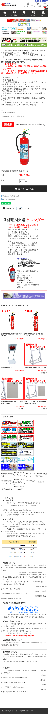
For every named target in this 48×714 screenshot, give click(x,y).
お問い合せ (24, 15)
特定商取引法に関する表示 (26, 711)
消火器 (4, 112)
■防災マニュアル (6, 489)
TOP (5, 15)
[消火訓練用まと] (12, 354)
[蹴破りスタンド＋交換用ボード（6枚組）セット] (35, 388)
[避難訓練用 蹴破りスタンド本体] (35, 354)
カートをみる (37, 6)
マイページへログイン (28, 6)
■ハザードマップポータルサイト (18, 475)
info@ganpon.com (18, 687)
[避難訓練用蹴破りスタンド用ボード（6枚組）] (12, 388)
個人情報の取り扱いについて (9, 711)
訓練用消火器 (12, 112)
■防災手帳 (40, 482)
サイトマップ (43, 15)
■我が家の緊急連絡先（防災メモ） (18, 482)
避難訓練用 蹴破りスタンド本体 (35, 367)
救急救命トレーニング (8, 116)
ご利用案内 (14, 15)
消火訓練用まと (6, 367)
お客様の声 (34, 15)
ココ (26, 505)
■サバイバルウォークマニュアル (18, 489)
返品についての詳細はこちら (11, 196)
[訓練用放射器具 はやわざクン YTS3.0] (35, 320)
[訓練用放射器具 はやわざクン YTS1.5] (12, 320)
